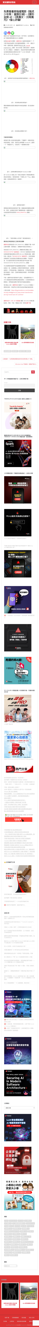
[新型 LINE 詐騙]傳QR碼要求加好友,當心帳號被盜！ (19, 854)
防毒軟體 (26, 1252)
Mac (23, 1226)
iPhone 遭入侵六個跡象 (11, 791)
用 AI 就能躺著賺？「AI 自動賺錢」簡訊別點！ (17, 983)
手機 (31, 1231)
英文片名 (32, 78)
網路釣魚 (16, 1242)
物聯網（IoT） (26, 1236)
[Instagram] (9, 33)
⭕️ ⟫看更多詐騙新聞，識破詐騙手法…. (15, 905)
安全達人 (24, 1231)
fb (6, 1226)
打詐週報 (16, 1234)
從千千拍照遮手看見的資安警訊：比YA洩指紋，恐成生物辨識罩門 (19, 931)
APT (20, 1221)
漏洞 (23, 1234)
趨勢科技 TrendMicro (23, 25)
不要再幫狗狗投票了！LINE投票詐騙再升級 (16, 901)
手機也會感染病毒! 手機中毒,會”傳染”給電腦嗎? (17, 838)
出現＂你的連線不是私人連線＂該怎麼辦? (16, 804)
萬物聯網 (14, 1244)
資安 (7, 1247)
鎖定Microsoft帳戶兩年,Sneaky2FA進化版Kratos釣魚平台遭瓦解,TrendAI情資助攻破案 (19, 942)
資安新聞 (23, 1247)
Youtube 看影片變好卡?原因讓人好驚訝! (15, 841)
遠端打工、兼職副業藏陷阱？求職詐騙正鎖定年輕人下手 (19, 971)
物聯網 (17, 1236)
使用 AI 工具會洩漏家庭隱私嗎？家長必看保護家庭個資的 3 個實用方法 (19, 917)
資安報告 (14, 1247)
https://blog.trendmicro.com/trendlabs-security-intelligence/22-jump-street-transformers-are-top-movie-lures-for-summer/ (19, 292)
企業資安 (8, 1228)
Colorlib (18, 1325)
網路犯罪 (8, 1242)
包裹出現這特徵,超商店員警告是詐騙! (14, 847)
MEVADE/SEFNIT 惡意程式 (11, 252)
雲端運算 (14, 1255)
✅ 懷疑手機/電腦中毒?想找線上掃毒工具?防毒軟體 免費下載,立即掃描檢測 (19, 815)
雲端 (7, 1255)
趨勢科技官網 (32, 1321)
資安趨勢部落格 (9, 2)
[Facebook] (5, 33)
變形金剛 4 (15, 351)
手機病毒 (8, 1234)
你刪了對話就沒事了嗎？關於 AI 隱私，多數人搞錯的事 (19, 966)
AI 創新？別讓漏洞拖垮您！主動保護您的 (17, 1028)
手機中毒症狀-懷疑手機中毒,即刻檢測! (15, 807)
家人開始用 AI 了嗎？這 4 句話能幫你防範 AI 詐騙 (18, 957)
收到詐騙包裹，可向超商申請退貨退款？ (15, 894)
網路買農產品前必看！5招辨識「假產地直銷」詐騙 (18, 953)
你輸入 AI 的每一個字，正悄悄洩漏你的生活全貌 (17, 927)
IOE (12, 1226)
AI (6, 1221)
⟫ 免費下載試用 (8, 724)
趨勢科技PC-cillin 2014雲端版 (12, 301)
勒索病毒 (17, 1228)
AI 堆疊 (31, 1028)
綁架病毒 (16, 1239)
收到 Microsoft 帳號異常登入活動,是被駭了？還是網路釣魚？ (21, 851)
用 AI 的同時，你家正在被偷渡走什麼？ (15, 946)
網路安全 (24, 1239)
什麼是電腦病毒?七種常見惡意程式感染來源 (16, 832)
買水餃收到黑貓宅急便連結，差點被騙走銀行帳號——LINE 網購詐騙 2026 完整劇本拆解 (19, 961)
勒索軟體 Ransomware (12, 1231)
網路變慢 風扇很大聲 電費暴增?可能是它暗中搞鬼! (18, 843)
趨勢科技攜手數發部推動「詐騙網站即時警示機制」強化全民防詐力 (19, 936)
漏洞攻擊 (8, 1236)
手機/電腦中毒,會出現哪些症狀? (13, 830)
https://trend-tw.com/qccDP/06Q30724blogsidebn (18, 759)
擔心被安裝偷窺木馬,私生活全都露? (14, 811)
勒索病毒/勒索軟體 (21, 1321)
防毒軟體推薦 (15, 1317)
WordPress (30, 1325)
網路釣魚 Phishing (27, 1242)
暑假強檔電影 (7, 351)
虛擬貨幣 (22, 1244)
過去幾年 (8, 41)
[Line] (12, 33)
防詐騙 (5, 1321)
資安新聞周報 (9, 1250)
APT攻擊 (8, 1223)
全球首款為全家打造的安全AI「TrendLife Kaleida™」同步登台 (19, 922)
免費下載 (28, 303)
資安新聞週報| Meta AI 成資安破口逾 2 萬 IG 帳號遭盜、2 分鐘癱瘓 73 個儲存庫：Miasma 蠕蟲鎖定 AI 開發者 (19, 977)
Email (5, 382)
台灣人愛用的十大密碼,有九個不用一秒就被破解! (17, 789)
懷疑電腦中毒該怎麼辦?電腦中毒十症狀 (15, 836)
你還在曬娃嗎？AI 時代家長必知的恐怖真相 (16, 950)
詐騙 (29, 1244)
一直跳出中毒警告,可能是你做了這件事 (15, 802)
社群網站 (8, 1239)
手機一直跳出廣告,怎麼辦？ (12, 787)
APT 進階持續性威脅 (19, 1223)
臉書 (7, 1244)
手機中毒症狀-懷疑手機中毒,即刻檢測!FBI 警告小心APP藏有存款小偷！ (18, 546)
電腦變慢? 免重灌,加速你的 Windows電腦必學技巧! (18, 845)
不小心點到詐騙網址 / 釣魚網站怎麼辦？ (15, 538)
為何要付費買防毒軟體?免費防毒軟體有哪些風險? (18, 809)
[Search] (33, 372)
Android (13, 1221)
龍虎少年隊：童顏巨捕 (24, 351)
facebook (30, 1223)
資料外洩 (8, 1252)
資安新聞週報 (19, 1250)
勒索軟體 (25, 1228)
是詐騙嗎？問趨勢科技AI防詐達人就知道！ (16, 780)
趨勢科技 (18, 41)
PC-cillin (30, 1226)
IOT (17, 1226)
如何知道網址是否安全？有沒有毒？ (14, 778)
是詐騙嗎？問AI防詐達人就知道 (13, 898)
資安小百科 (31, 1317)
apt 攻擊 (28, 1221)
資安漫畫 (29, 1250)
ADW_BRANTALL (22, 212)
